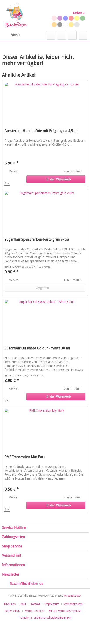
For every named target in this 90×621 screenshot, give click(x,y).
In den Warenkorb (59, 179)
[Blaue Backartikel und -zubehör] (65, 18)
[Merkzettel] (61, 35)
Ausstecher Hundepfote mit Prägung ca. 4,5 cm (41, 131)
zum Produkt (73, 171)
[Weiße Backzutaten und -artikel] (65, 24)
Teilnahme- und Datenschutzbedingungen (45, 617)
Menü (15, 35)
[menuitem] (11, 35)
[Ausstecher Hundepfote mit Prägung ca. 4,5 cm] (45, 102)
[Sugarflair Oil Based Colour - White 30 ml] (45, 319)
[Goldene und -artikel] (71, 24)
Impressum (52, 604)
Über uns (10, 604)
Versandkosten (72, 595)
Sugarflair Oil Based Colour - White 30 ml (37, 348)
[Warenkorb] (83, 35)
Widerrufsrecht (34, 610)
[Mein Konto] (72, 35)
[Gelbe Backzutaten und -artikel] (76, 18)
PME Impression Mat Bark (25, 457)
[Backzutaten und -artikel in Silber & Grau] (76, 24)
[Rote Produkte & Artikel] (71, 18)
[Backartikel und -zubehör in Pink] (54, 18)
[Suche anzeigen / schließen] (51, 35)
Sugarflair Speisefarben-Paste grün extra (37, 239)
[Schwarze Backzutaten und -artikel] (59, 24)
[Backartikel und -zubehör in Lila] (59, 18)
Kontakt (35, 604)
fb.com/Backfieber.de (26, 583)
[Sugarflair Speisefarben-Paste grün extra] (45, 211)
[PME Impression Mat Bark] (45, 428)
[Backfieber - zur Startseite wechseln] (16, 15)
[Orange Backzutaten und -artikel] (54, 24)
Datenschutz (12, 610)
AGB (23, 604)
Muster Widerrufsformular (65, 610)
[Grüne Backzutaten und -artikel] (82, 18)
